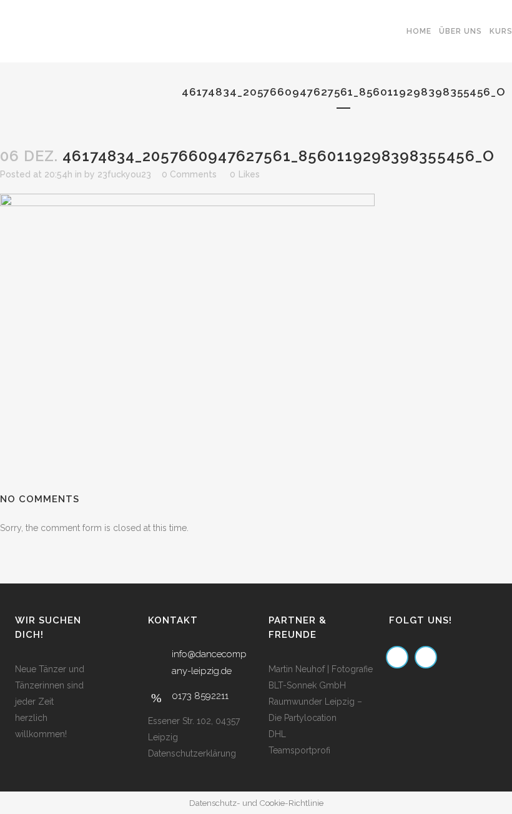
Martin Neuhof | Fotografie (320, 669)
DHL (277, 734)
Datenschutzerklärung (192, 753)
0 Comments (189, 174)
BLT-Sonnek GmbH (307, 685)
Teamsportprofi (299, 750)
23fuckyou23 (124, 174)
